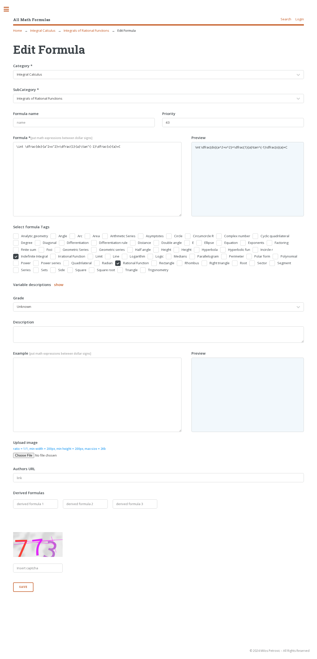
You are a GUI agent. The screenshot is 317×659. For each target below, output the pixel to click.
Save (23, 587)
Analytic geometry (34, 236)
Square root (106, 270)
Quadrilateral (81, 263)
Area (96, 236)
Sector (262, 263)
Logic (159, 256)
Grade (18, 297)
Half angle (143, 249)
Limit (99, 256)
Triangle (131, 270)
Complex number (237, 236)
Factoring (282, 242)
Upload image (59, 445)
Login (299, 19)
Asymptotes (155, 236)
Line (116, 256)
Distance (144, 242)
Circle (178, 236)
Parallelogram (208, 256)
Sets (44, 270)
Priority (168, 113)
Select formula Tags (31, 226)
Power (26, 263)
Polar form (262, 256)
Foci (49, 249)
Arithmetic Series (122, 236)
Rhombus (192, 263)
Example (52, 353)
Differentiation (78, 242)
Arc (80, 236)
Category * (22, 65)
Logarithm (137, 256)
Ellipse (209, 242)
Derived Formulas (28, 492)
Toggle (9, 9)
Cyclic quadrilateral (275, 236)
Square (80, 270)
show (58, 284)
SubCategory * (26, 89)
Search (286, 19)
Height (166, 249)
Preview (198, 137)
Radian (107, 263)
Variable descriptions (38, 284)
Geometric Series (76, 249)
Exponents (256, 242)
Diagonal (49, 242)
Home (17, 30)
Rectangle (166, 263)
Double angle (171, 242)
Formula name (26, 113)
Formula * (52, 137)
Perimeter (236, 256)
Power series (51, 263)
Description (23, 321)
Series (26, 270)
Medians (180, 256)
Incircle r (267, 249)
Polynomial (289, 256)
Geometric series (112, 249)
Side (61, 270)
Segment (284, 263)
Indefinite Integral (34, 256)
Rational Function (136, 263)
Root (243, 263)
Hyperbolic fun (239, 249)
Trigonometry (158, 270)
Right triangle (220, 263)
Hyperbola (210, 249)
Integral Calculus (42, 30)
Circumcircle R (203, 236)
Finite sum (28, 249)
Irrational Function (71, 256)
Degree (26, 242)
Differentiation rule (113, 242)
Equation (231, 242)
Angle (62, 236)
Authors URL (24, 468)
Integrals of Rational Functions (86, 30)
